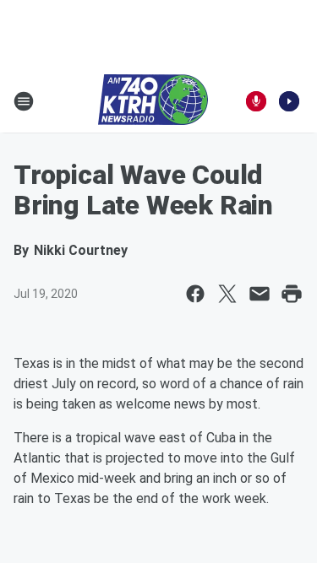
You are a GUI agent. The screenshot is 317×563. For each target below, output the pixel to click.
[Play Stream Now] (289, 101)
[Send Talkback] (256, 101)
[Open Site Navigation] (24, 101)
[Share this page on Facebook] (195, 294)
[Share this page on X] (227, 294)
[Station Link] (153, 101)
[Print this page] (291, 294)
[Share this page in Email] (259, 294)
